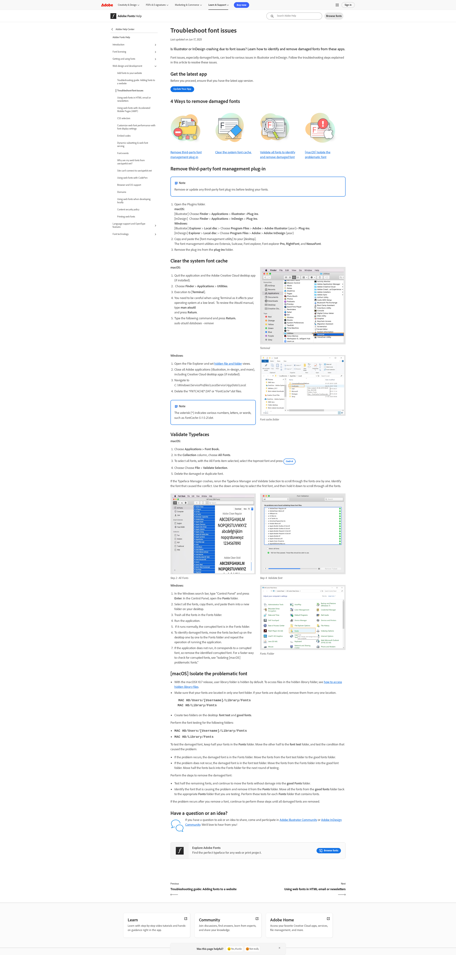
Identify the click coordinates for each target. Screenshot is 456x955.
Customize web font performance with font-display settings (136, 127)
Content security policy (128, 209)
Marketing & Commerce (187, 4)
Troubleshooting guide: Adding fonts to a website (136, 82)
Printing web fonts (126, 216)
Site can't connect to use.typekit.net (134, 170)
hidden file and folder (228, 364)
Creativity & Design (127, 4)
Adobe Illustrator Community (298, 820)
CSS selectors (123, 118)
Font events (123, 153)
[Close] (279, 948)
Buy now (241, 5)
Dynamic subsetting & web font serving (132, 144)
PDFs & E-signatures (156, 4)
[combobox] (294, 16)
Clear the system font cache (233, 152)
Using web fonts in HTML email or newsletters (134, 99)
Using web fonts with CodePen (132, 177)
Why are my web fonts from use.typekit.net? (131, 162)
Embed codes (124, 135)
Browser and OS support (129, 184)
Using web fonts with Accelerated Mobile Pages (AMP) (133, 109)
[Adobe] (107, 5)
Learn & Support (217, 4)
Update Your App (182, 88)
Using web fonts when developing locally (134, 201)
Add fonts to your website (129, 73)
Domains (121, 192)
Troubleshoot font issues (130, 90)
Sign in (348, 4)
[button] (337, 5)
